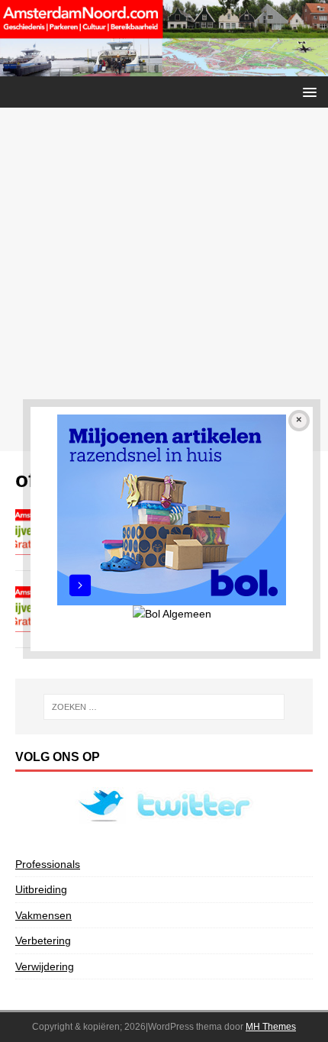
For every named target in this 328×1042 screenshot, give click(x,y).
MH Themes (271, 1026)
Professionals (47, 864)
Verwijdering (44, 966)
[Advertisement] (164, 279)
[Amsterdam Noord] (164, 67)
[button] (307, 91)
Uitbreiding (41, 889)
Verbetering (43, 940)
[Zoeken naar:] (164, 707)
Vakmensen (43, 915)
